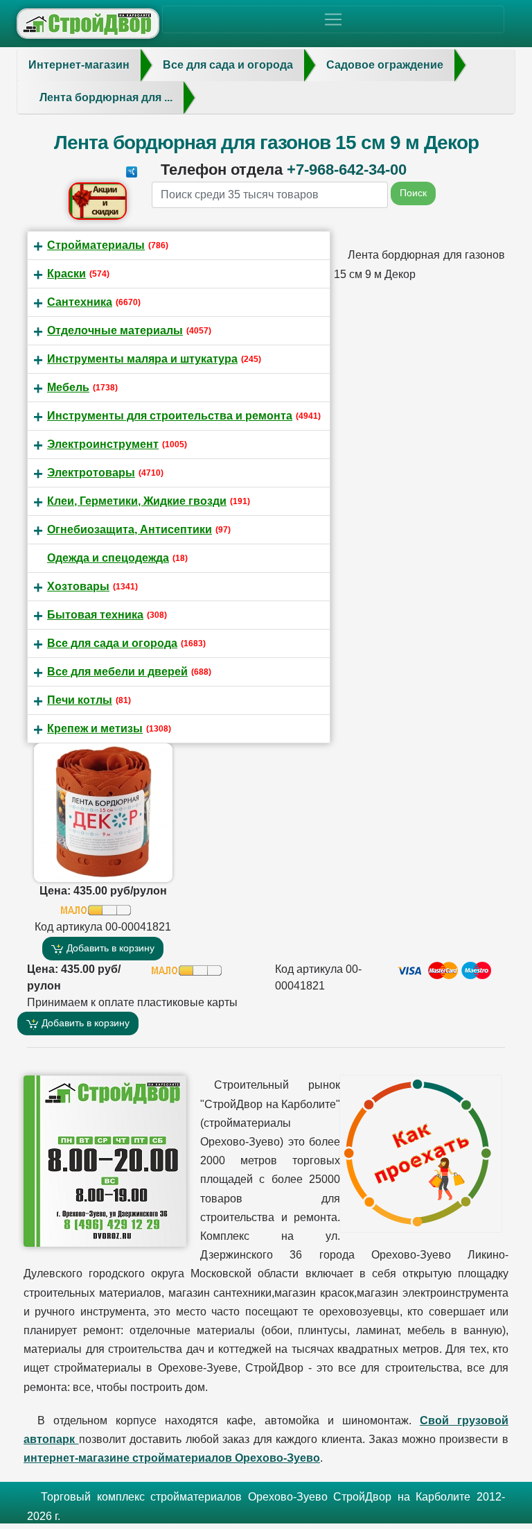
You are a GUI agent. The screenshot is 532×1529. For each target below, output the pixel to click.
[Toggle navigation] (333, 19)
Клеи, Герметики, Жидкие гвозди (137, 501)
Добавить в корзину (109, 947)
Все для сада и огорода (112, 643)
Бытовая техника (95, 615)
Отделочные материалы (115, 330)
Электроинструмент (103, 444)
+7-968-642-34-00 (347, 169)
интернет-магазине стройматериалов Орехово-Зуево (172, 1458)
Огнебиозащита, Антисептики (129, 529)
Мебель (68, 387)
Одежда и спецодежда (108, 558)
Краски (66, 273)
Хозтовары (78, 586)
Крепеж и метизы (95, 728)
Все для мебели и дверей (117, 671)
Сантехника (79, 302)
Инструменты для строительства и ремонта (169, 416)
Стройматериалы (96, 245)
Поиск (413, 192)
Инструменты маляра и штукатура (142, 359)
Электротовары (91, 472)
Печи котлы (79, 700)
